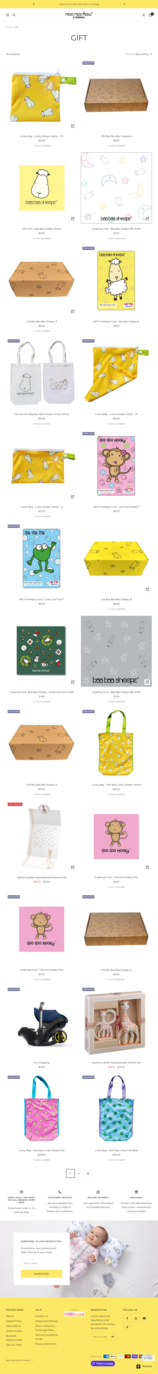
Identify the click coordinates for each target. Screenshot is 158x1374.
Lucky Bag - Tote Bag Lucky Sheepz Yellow (116, 784)
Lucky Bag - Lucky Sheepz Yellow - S (41, 506)
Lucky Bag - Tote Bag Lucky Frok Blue (116, 1150)
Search (10, 1316)
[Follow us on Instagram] (135, 1318)
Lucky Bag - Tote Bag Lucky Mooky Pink (42, 1150)
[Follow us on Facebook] (127, 1318)
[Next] (87, 1173)
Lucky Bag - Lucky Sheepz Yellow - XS (41, 136)
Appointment (14, 1321)
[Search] (14, 15)
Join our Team (14, 1344)
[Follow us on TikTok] (127, 1327)
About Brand (13, 1325)
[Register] (112, 1337)
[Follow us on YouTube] (144, 1318)
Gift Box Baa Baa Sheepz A (116, 136)
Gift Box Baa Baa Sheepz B (116, 599)
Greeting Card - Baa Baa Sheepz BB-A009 (116, 692)
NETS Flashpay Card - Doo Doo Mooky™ (116, 506)
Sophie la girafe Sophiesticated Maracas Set (42, 877)
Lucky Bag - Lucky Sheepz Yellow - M (116, 414)
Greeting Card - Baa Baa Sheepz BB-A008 (116, 228)
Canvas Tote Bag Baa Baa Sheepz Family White (41, 414)
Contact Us (41, 1316)
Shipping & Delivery (46, 1321)
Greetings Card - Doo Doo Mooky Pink (116, 877)
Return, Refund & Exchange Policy (45, 1327)
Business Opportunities (14, 1337)
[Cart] (150, 15)
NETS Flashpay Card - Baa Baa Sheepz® (116, 321)
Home (9, 27)
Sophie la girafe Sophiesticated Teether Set (116, 1062)
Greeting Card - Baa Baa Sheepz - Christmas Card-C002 (42, 692)
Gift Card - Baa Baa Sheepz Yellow (41, 228)
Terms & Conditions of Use (46, 1336)
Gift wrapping (42, 1062)
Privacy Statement (46, 1343)
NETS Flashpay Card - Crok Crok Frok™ (41, 599)
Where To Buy (14, 1330)
